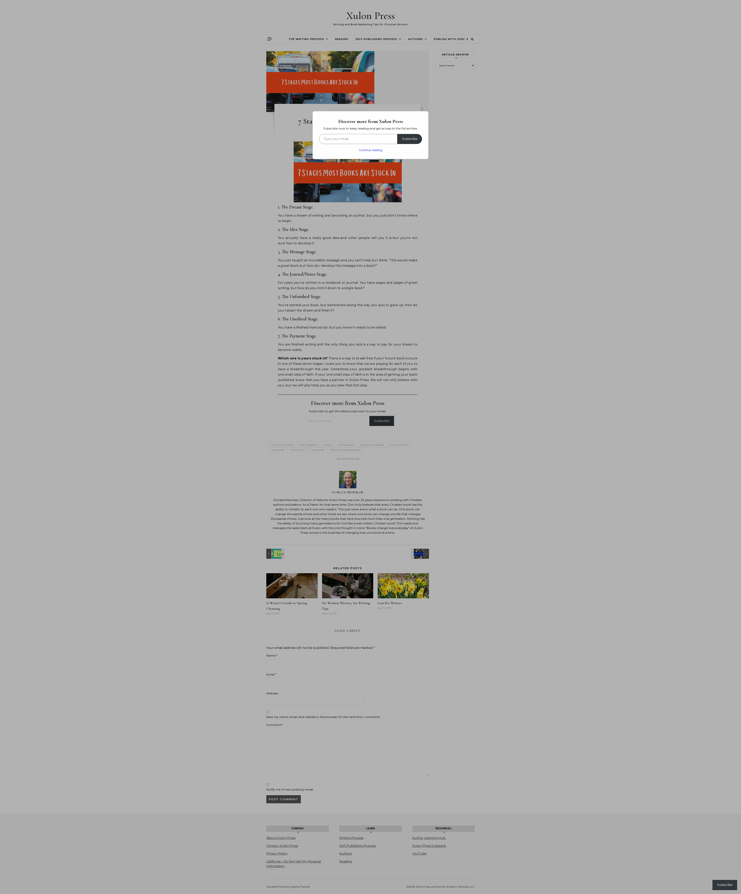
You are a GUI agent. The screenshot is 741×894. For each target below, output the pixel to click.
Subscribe (409, 139)
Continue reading (370, 150)
